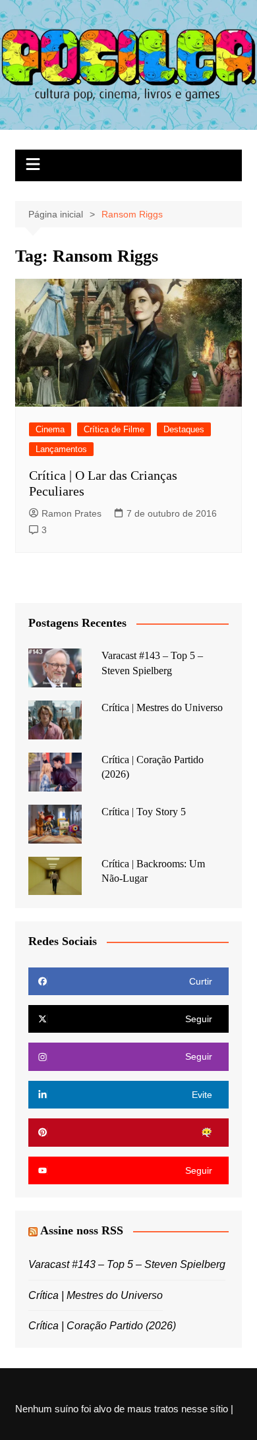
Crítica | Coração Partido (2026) (102, 1325)
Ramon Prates (71, 513)
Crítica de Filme (114, 429)
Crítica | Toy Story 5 (143, 811)
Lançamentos (61, 449)
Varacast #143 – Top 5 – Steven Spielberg (126, 1264)
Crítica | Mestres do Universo (162, 707)
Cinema (50, 429)
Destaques (183, 429)
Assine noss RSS (81, 1230)
